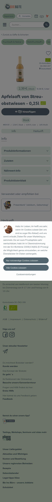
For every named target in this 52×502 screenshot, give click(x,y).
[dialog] (26, 251)
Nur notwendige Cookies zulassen (22, 260)
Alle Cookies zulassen (16, 267)
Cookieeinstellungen (26, 274)
